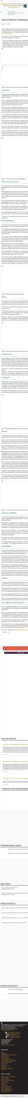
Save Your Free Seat (13, 7)
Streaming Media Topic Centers (8, 1059)
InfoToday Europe (5, 1082)
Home (2, 1052)
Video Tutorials (4, 1057)
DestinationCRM (4, 1078)
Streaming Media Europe (6, 1089)
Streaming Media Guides (6, 1062)
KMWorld (3, 1084)
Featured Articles (11, 14)
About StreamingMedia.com (7, 1068)
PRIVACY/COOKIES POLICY (7, 1045)
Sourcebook (4, 1064)
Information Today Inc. (6, 1030)
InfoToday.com (4, 1081)
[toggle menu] (25, 6)
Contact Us (3, 1069)
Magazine (4, 1053)
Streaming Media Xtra (6, 1058)
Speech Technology (5, 1087)
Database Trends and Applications (8, 1076)
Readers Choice (4, 1063)
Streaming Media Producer (7, 1090)
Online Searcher (4, 1085)
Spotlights (3, 1067)
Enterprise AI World (5, 1079)
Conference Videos (5, 1056)
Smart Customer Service (6, 1086)
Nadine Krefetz (12, 13)
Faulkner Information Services (7, 1080)
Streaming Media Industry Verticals (8, 1061)
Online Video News (5, 1066)
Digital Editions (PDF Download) (9, 1054)
